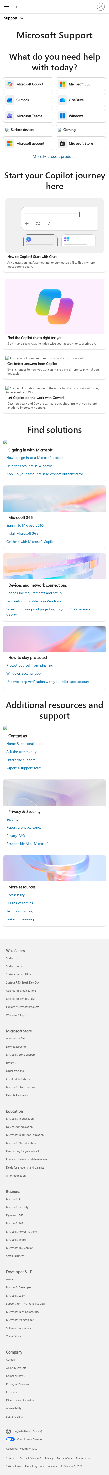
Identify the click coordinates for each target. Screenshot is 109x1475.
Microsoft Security (17, 1207)
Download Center (17, 1046)
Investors (11, 1392)
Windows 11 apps (17, 1015)
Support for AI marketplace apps (26, 1303)
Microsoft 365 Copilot (19, 1248)
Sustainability (14, 1416)
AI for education (16, 1175)
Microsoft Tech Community (22, 1312)
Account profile (15, 1038)
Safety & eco (14, 1466)
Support (11, 17)
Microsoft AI (13, 1199)
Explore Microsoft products (22, 1007)
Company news (15, 1376)
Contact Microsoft (31, 1458)
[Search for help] (17, 7)
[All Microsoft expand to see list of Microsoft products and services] (6, 7)
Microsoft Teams (16, 1239)
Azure (9, 1279)
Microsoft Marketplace (20, 1320)
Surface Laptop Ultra (18, 974)
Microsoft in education (20, 1118)
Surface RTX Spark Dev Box (22, 982)
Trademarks (83, 1458)
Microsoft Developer (18, 1287)
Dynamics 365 (14, 1215)
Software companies (18, 1328)
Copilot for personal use (20, 999)
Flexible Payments (17, 1095)
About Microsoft (16, 1368)
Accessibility (13, 1408)
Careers (11, 1359)
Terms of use (64, 1458)
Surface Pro (13, 958)
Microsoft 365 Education (21, 1143)
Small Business (15, 1256)
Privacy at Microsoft (18, 1384)
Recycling (31, 1466)
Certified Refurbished (19, 1079)
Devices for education (19, 1127)
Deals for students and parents (25, 1167)
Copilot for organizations (21, 990)
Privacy (49, 1458)
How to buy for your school (22, 1151)
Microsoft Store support (20, 1054)
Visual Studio (14, 1336)
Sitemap (11, 1458)
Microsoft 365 (14, 1223)
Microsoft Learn (15, 1295)
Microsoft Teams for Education (25, 1135)
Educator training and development (27, 1159)
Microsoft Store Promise (21, 1087)
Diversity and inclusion (20, 1400)
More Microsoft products (54, 156)
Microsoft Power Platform (21, 1231)
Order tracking (15, 1071)
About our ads (48, 1466)
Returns (11, 1063)
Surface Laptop (15, 966)
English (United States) (28, 1431)
